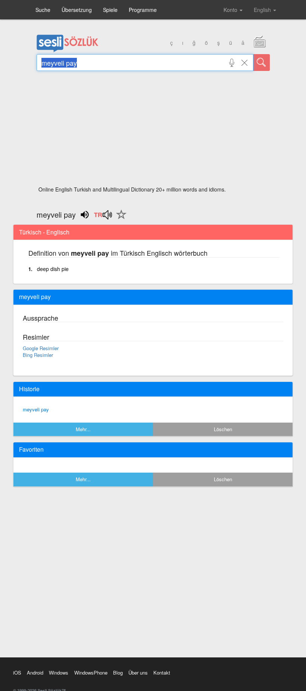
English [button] (263, 9)
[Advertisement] (153, 130)
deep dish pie (53, 269)
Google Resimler (41, 348)
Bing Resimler (38, 354)
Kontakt (161, 672)
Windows (58, 672)
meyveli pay (36, 409)
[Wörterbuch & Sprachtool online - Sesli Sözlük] (68, 50)
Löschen (223, 429)
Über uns (138, 672)
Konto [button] (231, 9)
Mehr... (83, 429)
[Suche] (261, 62)
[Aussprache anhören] (103, 217)
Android (35, 672)
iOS (17, 672)
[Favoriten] (119, 218)
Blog (118, 672)
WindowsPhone (90, 672)
